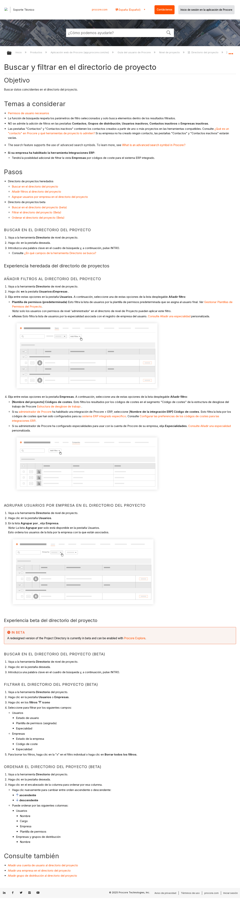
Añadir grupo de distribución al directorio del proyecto (42, 875)
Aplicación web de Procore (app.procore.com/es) (80, 52)
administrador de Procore (35, 411)
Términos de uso (190, 893)
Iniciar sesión (230, 893)
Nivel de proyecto (170, 52)
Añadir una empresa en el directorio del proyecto (39, 870)
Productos (36, 52)
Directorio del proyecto (205, 52)
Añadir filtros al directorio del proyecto (36, 191)
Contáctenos (164, 9)
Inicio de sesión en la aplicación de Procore (206, 9)
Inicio (19, 52)
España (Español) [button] (129, 9)
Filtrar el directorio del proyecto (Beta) (36, 212)
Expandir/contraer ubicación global (231, 52)
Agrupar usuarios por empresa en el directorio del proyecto (50, 197)
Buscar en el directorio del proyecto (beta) (39, 207)
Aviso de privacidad (165, 893)
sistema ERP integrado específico (104, 416)
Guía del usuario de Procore (134, 52)
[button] (169, 32)
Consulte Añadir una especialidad (169, 316)
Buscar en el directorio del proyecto (35, 186)
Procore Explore (134, 638)
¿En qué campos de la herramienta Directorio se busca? (60, 253)
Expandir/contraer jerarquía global (11, 53)
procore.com (99, 9)
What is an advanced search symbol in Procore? (153, 145)
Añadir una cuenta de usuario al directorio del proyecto (43, 865)
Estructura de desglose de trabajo (59, 406)
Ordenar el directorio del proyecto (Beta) (38, 217)
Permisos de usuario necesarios (28, 113)
